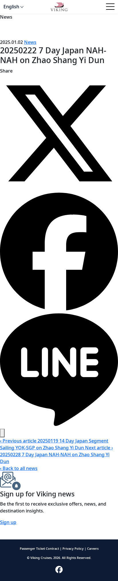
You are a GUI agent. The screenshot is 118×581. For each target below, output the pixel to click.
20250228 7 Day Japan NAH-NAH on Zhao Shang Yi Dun (56, 454)
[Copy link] (2, 433)
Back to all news (19, 468)
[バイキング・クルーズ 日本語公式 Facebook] (59, 569)
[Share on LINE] (59, 369)
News (30, 42)
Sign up (8, 522)
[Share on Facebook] (59, 251)
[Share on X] (59, 133)
